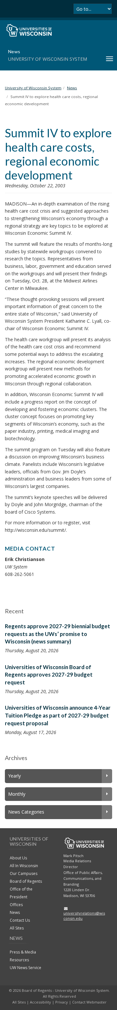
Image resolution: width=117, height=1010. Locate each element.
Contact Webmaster (89, 1002)
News (15, 912)
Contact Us (20, 920)
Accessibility (40, 1002)
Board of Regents (26, 881)
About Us (18, 858)
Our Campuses (23, 873)
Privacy (61, 1002)
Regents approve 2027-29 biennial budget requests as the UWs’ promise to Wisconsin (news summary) (57, 634)
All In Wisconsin (24, 865)
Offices (16, 904)
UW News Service (25, 967)
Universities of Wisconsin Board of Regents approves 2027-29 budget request (49, 675)
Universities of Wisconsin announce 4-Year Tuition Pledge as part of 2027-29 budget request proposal (57, 715)
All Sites (17, 928)
